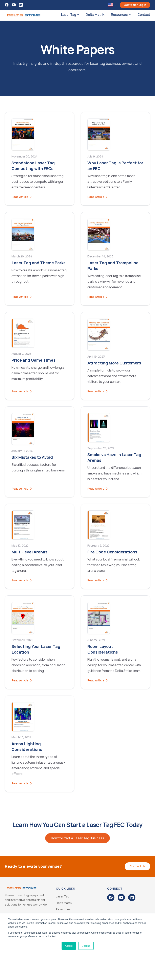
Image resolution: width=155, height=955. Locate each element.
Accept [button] (68, 945)
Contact (143, 14)
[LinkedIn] (21, 5)
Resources (119, 14)
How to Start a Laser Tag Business (77, 838)
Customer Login (135, 5)
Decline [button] (86, 945)
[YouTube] (14, 5)
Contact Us (137, 866)
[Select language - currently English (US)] (112, 4)
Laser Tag (68, 14)
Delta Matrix (95, 14)
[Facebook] (6, 5)
